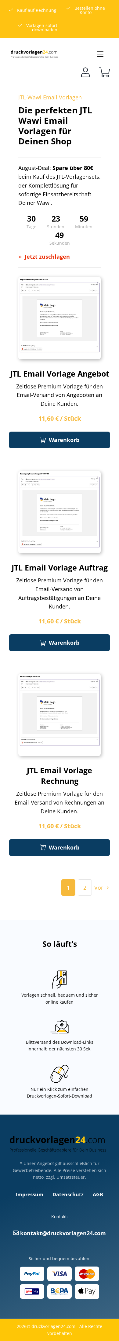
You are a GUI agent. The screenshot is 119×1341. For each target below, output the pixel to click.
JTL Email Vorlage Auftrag (60, 567)
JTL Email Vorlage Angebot (59, 373)
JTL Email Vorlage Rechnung (59, 775)
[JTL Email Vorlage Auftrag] (59, 475)
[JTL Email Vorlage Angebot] (59, 281)
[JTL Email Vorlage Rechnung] (59, 678)
